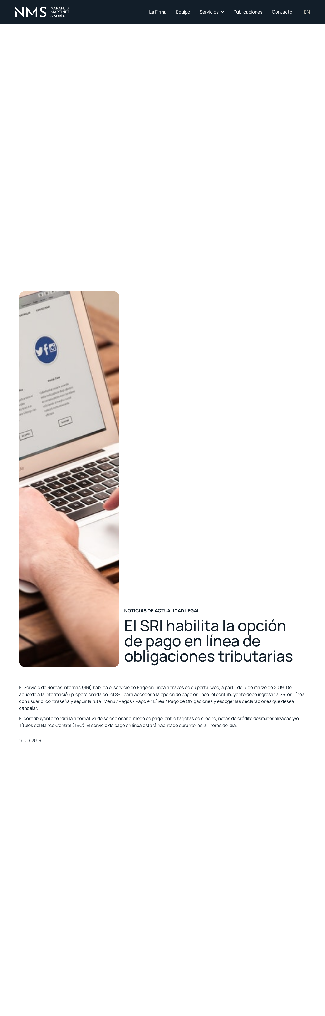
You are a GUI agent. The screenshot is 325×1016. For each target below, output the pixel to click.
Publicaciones (247, 12)
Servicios (209, 12)
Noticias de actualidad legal (162, 610)
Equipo (183, 12)
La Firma (158, 12)
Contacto (282, 12)
